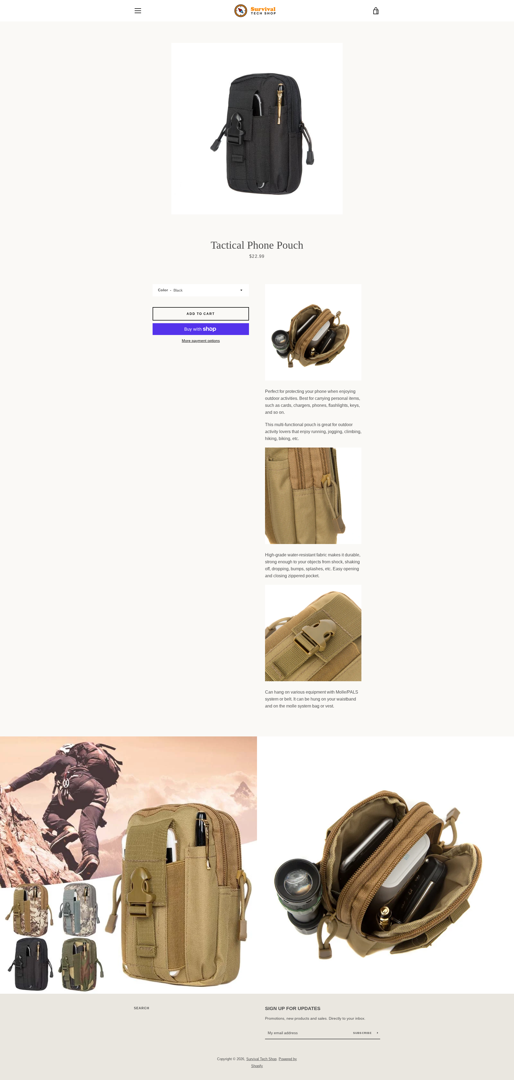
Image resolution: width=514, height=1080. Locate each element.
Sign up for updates (292, 1008)
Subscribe (363, 1032)
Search (141, 1008)
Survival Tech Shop (261, 1059)
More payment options (201, 340)
